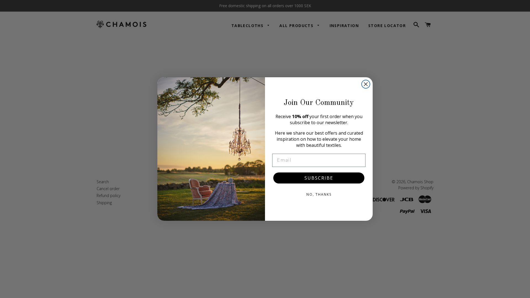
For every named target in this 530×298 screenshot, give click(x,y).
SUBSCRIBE (318, 178)
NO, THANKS (319, 194)
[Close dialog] (366, 84)
